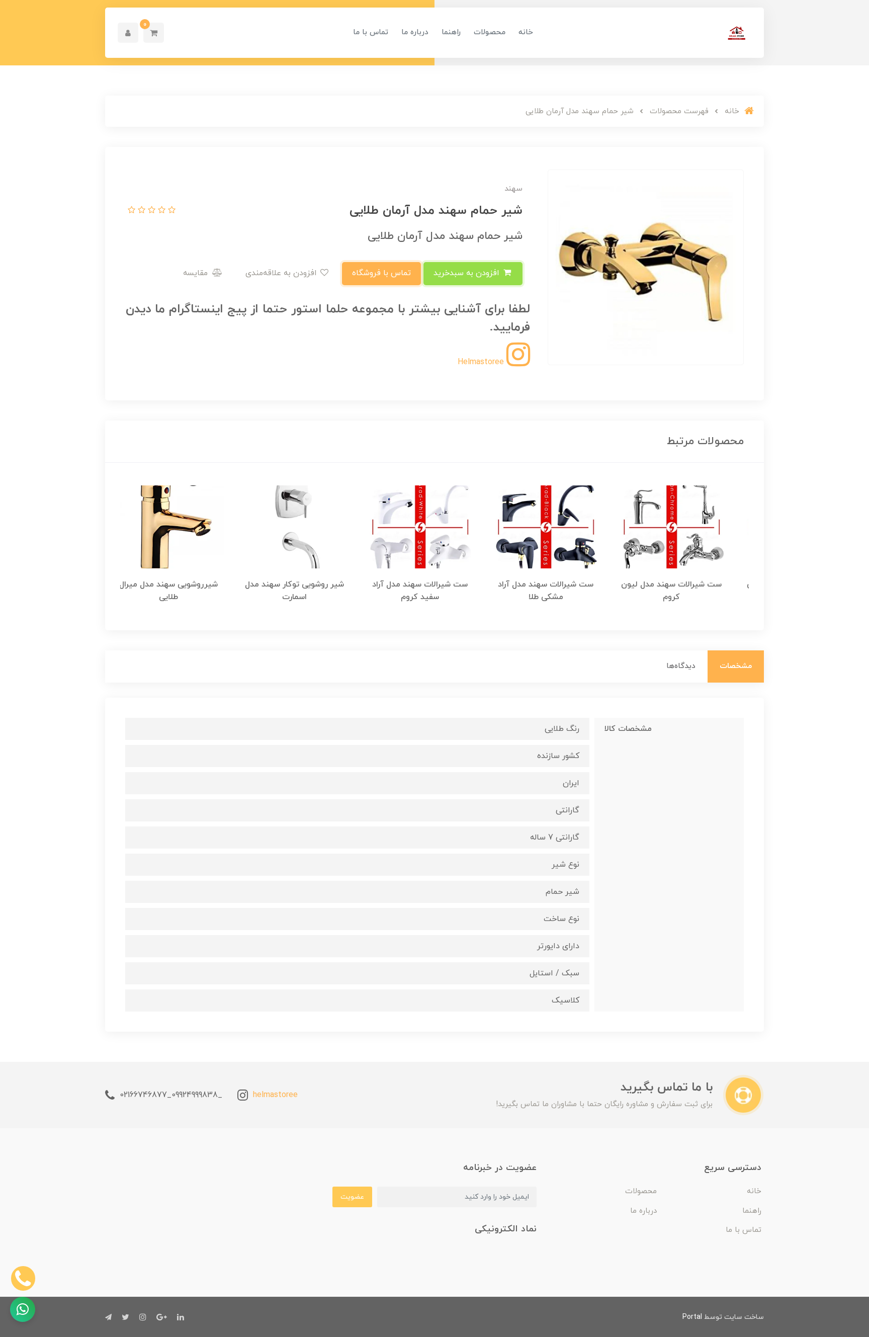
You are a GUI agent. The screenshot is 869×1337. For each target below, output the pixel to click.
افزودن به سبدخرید (467, 273)
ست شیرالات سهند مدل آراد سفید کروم (434, 591)
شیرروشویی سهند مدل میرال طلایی (183, 591)
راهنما (451, 32)
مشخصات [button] (736, 666)
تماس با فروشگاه (381, 273)
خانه (525, 32)
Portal (692, 1317)
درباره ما (414, 32)
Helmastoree (482, 362)
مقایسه (196, 273)
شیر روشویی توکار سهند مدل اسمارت (309, 591)
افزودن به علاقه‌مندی (282, 273)
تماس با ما (370, 32)
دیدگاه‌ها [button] (681, 666)
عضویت (352, 1197)
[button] (153, 33)
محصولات (489, 32)
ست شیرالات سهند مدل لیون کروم (686, 591)
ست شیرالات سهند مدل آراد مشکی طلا (560, 591)
